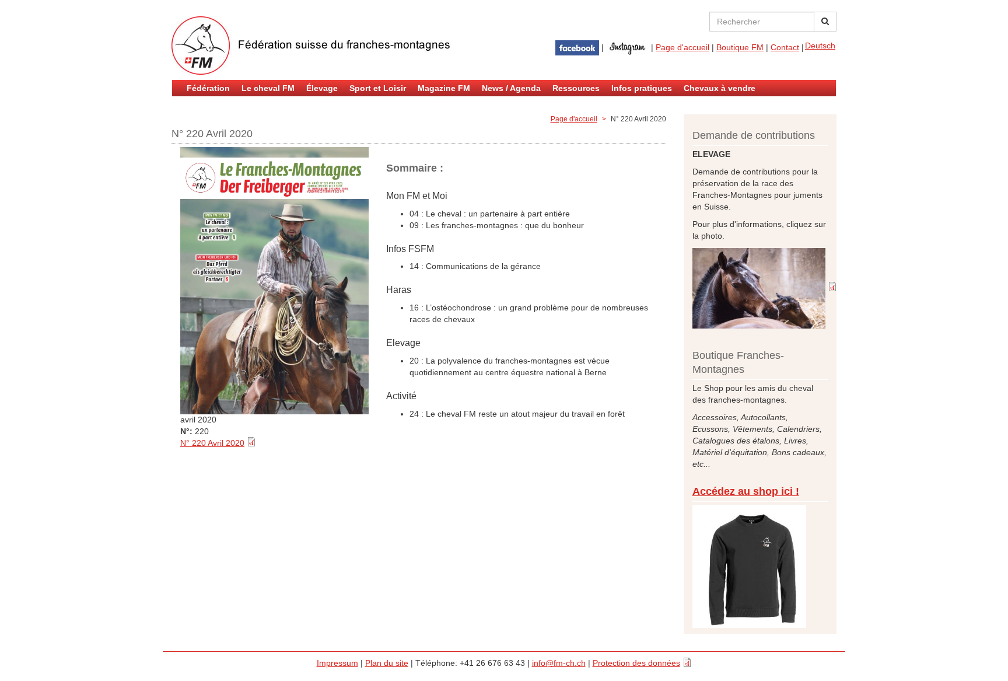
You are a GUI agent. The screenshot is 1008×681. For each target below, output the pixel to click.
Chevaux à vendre (719, 88)
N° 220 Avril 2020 (212, 443)
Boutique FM (740, 47)
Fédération (208, 88)
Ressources (576, 88)
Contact (785, 47)
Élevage (322, 88)
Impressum (337, 663)
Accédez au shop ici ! (745, 491)
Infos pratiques (641, 88)
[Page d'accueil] (312, 45)
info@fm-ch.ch (559, 663)
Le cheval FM (268, 88)
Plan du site (386, 663)
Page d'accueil (682, 47)
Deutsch (820, 45)
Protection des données (636, 663)
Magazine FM (444, 88)
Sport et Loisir (377, 88)
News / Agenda (511, 88)
